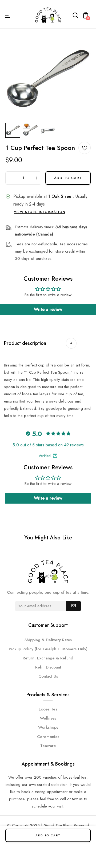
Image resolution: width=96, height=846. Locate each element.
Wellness (48, 718)
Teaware (48, 746)
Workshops (48, 727)
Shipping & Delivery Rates (48, 640)
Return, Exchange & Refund (48, 658)
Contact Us (48, 676)
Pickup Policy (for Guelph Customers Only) (48, 649)
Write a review (48, 309)
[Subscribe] (73, 606)
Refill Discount (48, 667)
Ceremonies (48, 737)
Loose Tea (48, 709)
